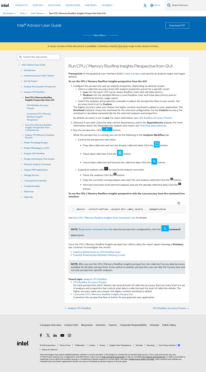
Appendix (28, 197)
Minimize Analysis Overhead (37, 164)
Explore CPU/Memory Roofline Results (39, 136)
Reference (29, 191)
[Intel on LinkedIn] (55, 336)
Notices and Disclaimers (156, 357)
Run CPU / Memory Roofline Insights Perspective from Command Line (38, 127)
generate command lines (95, 229)
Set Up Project (31, 81)
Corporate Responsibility (133, 325)
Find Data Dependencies (153, 125)
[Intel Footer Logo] (23, 343)
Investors (101, 325)
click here (122, 46)
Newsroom (87, 325)
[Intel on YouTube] (62, 336)
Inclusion (154, 325)
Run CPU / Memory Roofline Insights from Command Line (104, 217)
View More (99, 35)
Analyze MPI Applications (36, 170)
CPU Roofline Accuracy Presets (155, 117)
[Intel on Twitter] (48, 336)
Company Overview (50, 325)
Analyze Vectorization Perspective (40, 86)
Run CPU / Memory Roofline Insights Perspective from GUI (39, 98)
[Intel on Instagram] (69, 336)
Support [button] (38, 5)
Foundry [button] (107, 5)
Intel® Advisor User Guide (33, 65)
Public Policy (169, 325)
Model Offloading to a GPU (36, 148)
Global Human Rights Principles (141, 359)
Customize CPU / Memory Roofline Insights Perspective (39, 116)
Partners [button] (91, 5)
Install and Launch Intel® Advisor (39, 75)
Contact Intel (71, 325)
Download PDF (177, 25)
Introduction (30, 70)
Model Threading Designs (36, 142)
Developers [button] (73, 5)
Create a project (132, 73)
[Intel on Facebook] (41, 336)
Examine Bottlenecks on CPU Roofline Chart (96, 252)
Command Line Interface (35, 180)
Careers (113, 325)
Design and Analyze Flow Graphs (39, 159)
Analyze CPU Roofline (34, 92)
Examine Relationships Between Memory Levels (99, 255)
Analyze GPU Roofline (34, 153)
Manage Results (31, 175)
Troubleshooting (32, 186)
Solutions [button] (54, 5)
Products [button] (21, 5)
